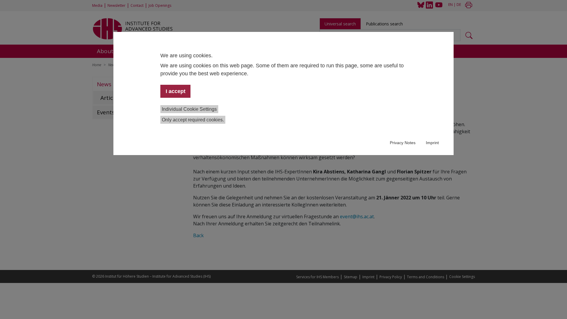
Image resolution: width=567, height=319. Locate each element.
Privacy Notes (403, 142)
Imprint (432, 142)
